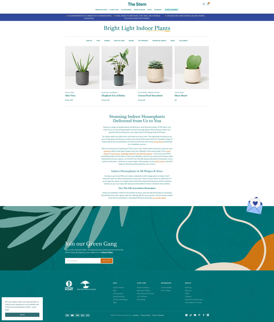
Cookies (136, 315)
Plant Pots (114, 9)
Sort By (89, 40)
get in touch (160, 161)
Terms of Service (158, 315)
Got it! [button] (22, 315)
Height (131, 40)
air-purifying (158, 142)
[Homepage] (137, 4)
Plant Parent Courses (145, 293)
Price (173, 40)
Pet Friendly (143, 40)
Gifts (150, 9)
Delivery (188, 287)
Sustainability (166, 287)
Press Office (166, 290)
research (107, 151)
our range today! (159, 198)
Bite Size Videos (143, 290)
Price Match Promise (193, 302)
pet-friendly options (144, 154)
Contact (188, 296)
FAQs (187, 293)
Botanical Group (159, 40)
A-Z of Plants (142, 296)
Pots (115, 290)
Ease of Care (119, 40)
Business (158, 9)
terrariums (115, 154)
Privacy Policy (145, 315)
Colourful (183, 40)
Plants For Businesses (194, 299)
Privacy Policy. (107, 252)
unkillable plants (127, 154)
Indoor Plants (101, 9)
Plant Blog (141, 299)
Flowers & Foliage (120, 299)
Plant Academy (143, 287)
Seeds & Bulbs (139, 9)
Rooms (107, 40)
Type (98, 40)
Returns (188, 290)
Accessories (126, 9)
